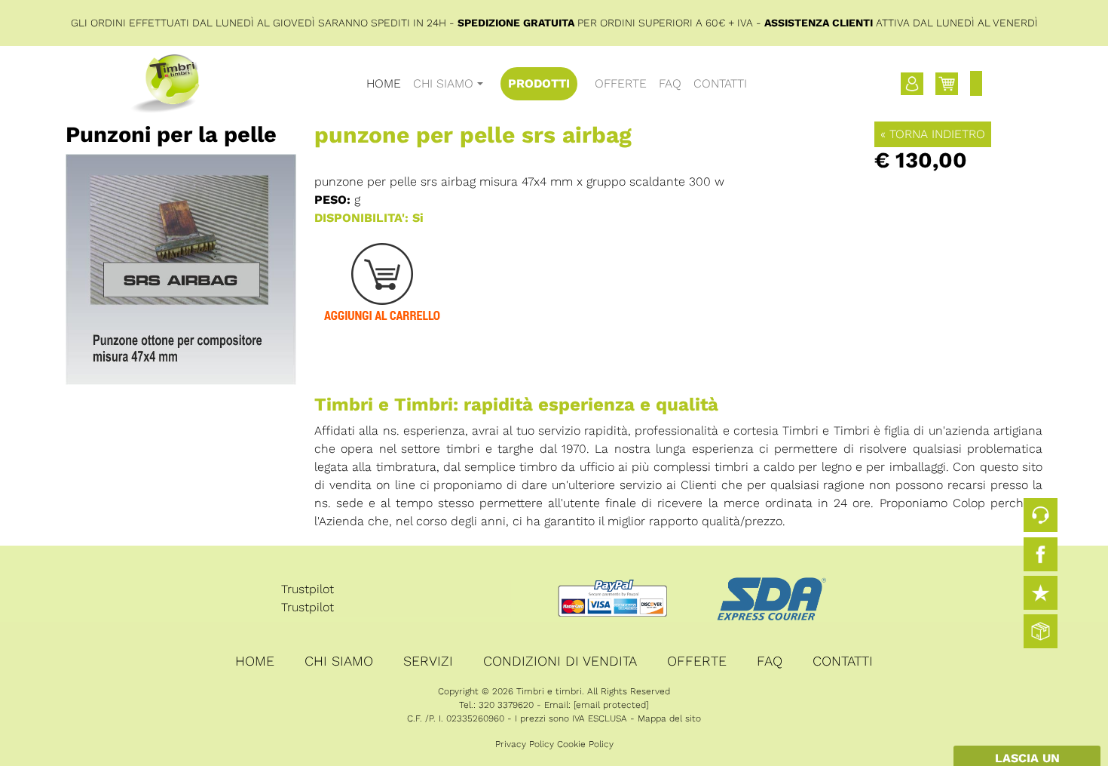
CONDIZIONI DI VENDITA (560, 661)
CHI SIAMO (339, 661)
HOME (383, 83)
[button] (912, 83)
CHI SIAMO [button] (443, 83)
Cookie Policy (585, 744)
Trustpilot (307, 589)
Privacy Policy (524, 744)
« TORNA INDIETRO (932, 134)
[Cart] (946, 83)
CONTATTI (720, 83)
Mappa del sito (669, 718)
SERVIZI (428, 661)
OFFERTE (621, 83)
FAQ (670, 83)
